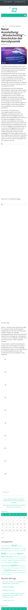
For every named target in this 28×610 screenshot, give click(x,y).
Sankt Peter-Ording (10, 568)
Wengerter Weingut (8, 572)
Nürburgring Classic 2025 (8, 590)
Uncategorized (5, 492)
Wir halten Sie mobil (16, 572)
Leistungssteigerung (17, 560)
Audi (14, 545)
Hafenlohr (9, 556)
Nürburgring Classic (9, 562)
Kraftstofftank (9, 560)
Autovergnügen (17, 548)
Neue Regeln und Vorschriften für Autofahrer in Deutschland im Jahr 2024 (14, 506)
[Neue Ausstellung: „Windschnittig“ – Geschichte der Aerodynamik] (14, 55)
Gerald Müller (23, 550)
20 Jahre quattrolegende (8, 587)
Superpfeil (17, 568)
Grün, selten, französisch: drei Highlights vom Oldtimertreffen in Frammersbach (13, 582)
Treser (2, 570)
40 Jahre (3, 545)
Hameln (14, 556)
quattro (15, 565)
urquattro (8, 570)
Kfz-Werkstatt (4, 560)
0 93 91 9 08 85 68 (8, 1)
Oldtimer (15, 562)
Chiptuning (6, 550)
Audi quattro (6, 548)
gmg (3, 553)
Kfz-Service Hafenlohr (20, 558)
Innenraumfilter (7, 558)
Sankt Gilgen (3, 568)
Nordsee (3, 562)
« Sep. (2, 537)
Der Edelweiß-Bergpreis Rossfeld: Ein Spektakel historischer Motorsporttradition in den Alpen (14, 500)
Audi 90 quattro (20, 545)
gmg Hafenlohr (14, 553)
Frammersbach (17, 550)
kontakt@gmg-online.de (19, 1)
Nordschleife (23, 560)
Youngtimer (8, 574)
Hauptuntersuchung (20, 556)
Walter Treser (17, 570)
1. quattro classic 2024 (8, 600)
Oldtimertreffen (5, 565)
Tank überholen (22, 568)
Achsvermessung (8, 545)
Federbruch (10, 550)
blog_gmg (8, 44)
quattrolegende (22, 565)
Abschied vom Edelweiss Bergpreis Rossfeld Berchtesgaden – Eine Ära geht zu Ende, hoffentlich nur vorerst (13, 595)
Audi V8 (12, 548)
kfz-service (13, 558)
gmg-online (8, 553)
